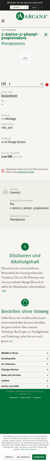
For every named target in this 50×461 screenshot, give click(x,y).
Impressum (13, 397)
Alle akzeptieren (23, 457)
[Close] (41, 7)
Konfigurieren (39, 457)
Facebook (37, 397)
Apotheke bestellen (25, 172)
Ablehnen (9, 457)
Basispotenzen (9, 96)
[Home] (32, 20)
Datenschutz (26, 397)
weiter (34, 7)
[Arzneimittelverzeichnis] (45, 34)
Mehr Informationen (28, 449)
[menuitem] (3, 20)
